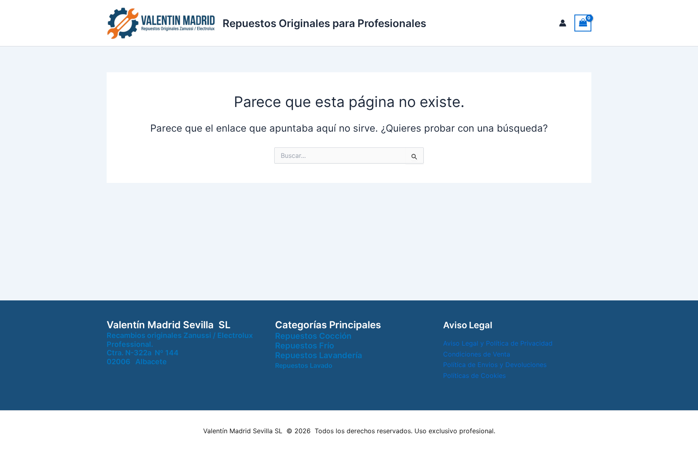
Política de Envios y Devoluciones (495, 365)
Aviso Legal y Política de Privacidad (498, 343)
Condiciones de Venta (476, 354)
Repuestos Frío (304, 345)
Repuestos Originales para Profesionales (324, 23)
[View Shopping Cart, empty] (582, 23)
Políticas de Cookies (474, 375)
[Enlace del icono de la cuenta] (562, 23)
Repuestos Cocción (313, 336)
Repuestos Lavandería (318, 355)
